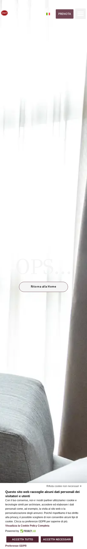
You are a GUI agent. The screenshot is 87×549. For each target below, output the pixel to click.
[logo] (14, 13)
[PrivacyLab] (27, 531)
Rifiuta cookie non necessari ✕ (64, 486)
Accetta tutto (22, 539)
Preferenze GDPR (16, 545)
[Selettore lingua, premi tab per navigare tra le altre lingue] (50, 14)
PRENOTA (64, 13)
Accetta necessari (57, 539)
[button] (80, 13)
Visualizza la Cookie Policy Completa (27, 525)
